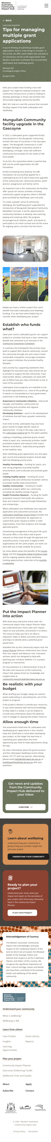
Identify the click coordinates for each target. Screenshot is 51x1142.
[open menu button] (46, 6)
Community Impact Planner (17, 1065)
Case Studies (9, 1036)
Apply (29, 1084)
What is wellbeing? (12, 1015)
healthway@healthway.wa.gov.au (18, 762)
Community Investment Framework (19, 343)
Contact (30, 1090)
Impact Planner (10, 650)
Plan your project (22, 912)
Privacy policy (19, 1131)
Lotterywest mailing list (16, 433)
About (6, 1084)
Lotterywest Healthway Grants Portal (19, 514)
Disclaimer (33, 1131)
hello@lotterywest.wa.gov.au (28, 759)
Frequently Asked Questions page (32, 554)
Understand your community (28, 856)
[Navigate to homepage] (14, 6)
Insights (7, 1041)
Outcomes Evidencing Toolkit (17, 1070)
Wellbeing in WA (11, 1020)
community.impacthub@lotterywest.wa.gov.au (24, 679)
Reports (30, 1041)
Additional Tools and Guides (17, 1075)
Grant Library (32, 1036)
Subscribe (8, 1090)
